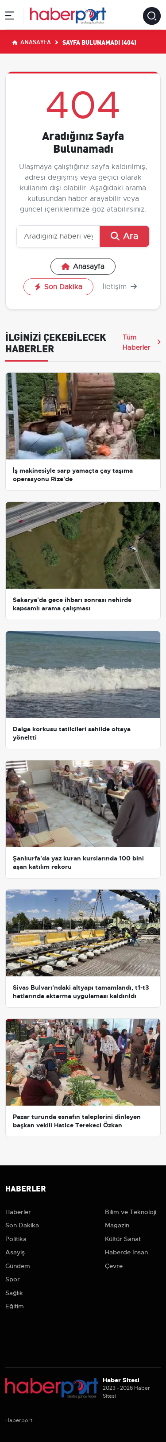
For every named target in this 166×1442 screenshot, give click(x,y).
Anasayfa (35, 41)
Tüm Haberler (137, 342)
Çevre (114, 1266)
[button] (9, 17)
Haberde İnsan (126, 1252)
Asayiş (15, 1252)
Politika (16, 1239)
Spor (12, 1279)
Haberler (18, 1212)
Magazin (117, 1225)
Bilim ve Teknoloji (130, 1212)
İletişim (116, 286)
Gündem (17, 1266)
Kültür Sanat (123, 1239)
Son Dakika (63, 286)
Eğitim (14, 1306)
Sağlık (14, 1293)
